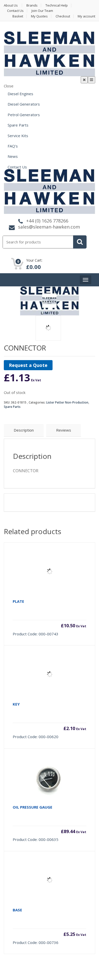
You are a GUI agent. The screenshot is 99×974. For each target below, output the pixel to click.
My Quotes (39, 16)
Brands (32, 5)
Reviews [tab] (63, 430)
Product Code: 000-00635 (49, 823)
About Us (11, 5)
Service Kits (18, 135)
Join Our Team (42, 11)
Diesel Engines (20, 93)
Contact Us (15, 11)
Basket (17, 16)
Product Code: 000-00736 (49, 926)
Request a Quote (28, 365)
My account (86, 16)
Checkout (63, 16)
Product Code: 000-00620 (49, 720)
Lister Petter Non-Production (67, 402)
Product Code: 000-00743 (49, 617)
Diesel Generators (24, 104)
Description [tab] (24, 430)
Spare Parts (18, 125)
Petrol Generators (24, 114)
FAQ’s (13, 145)
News (13, 156)
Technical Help (56, 5)
